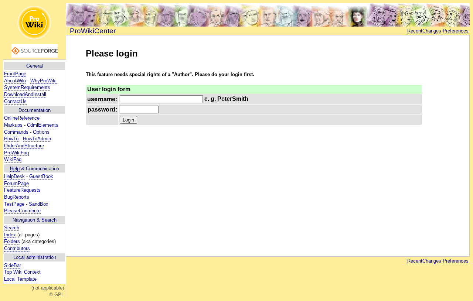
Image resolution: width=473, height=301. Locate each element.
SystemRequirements (27, 87)
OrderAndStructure (24, 145)
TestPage (14, 204)
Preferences (456, 31)
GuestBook (41, 176)
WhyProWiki (43, 80)
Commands (16, 132)
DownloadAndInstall (25, 94)
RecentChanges (424, 31)
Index (10, 234)
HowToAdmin (37, 138)
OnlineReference (22, 118)
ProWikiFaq (16, 152)
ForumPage (16, 183)
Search (49, 220)
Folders (12, 241)
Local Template (20, 279)
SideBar (12, 265)
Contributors (17, 248)
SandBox (38, 204)
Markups (13, 125)
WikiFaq (12, 159)
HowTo (11, 138)
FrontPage (15, 73)
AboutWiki (15, 80)
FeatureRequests (22, 190)
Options (41, 132)
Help (15, 168)
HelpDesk (14, 176)
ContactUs (15, 101)
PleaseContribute (22, 210)
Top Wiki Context (22, 272)
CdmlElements (42, 125)
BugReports (16, 197)
